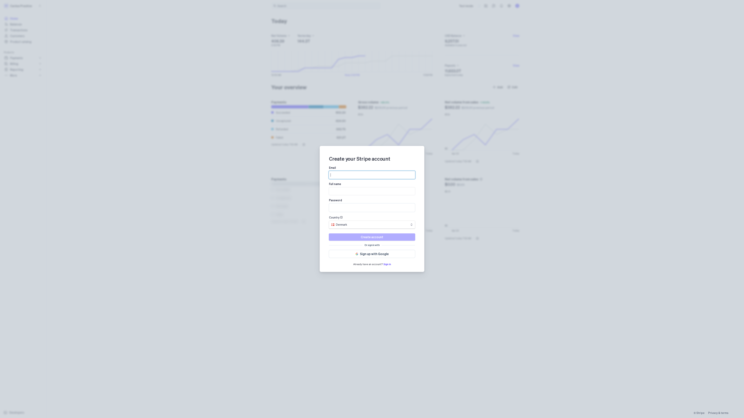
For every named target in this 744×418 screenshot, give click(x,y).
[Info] (341, 217)
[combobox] (372, 225)
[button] (372, 254)
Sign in (387, 264)
